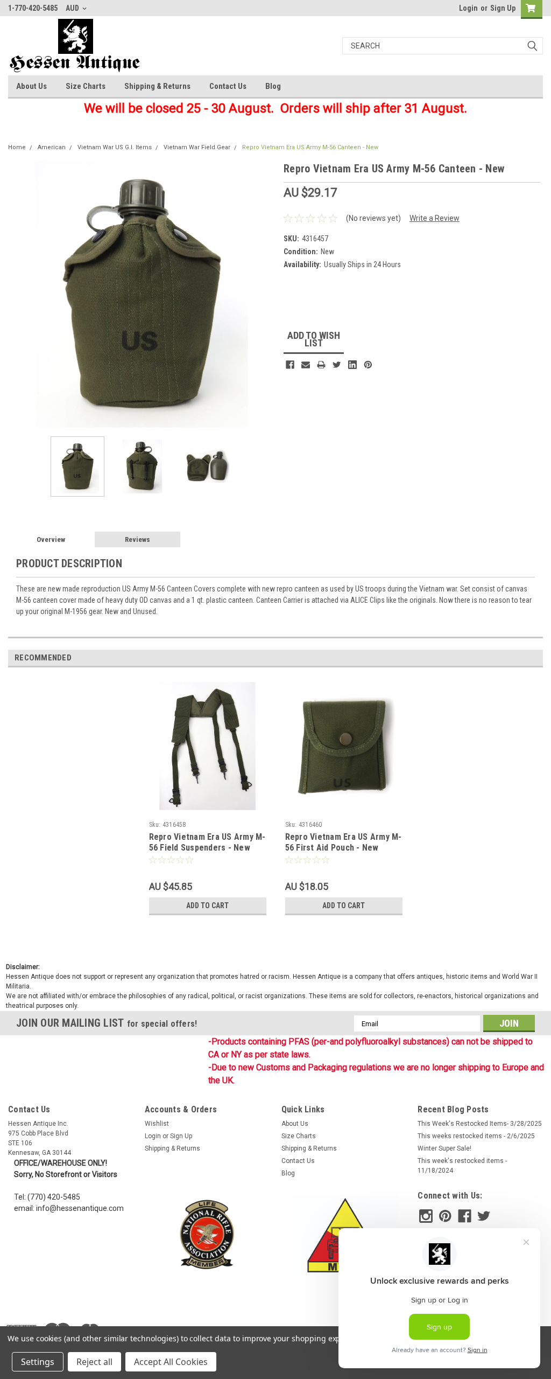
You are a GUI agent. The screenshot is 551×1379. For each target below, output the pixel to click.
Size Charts (85, 86)
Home (17, 147)
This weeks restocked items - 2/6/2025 (476, 1136)
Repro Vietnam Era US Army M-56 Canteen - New (310, 147)
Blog (273, 86)
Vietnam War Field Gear (197, 147)
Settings (37, 1362)
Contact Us (227, 86)
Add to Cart (207, 905)
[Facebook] (290, 364)
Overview (51, 539)
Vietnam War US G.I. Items (114, 147)
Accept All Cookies (171, 1362)
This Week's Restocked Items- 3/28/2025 (480, 1123)
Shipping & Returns (157, 86)
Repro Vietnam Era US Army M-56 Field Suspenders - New (207, 842)
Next (265, 294)
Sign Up (502, 8)
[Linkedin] (352, 364)
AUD (73, 8)
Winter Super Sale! (444, 1148)
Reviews (137, 539)
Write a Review (434, 218)
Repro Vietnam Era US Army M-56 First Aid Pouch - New (343, 842)
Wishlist (157, 1123)
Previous (19, 294)
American (52, 147)
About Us (31, 86)
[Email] (305, 364)
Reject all (94, 1362)
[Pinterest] (368, 364)
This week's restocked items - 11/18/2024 (462, 1165)
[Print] (321, 364)
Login (468, 8)
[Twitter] (337, 364)
